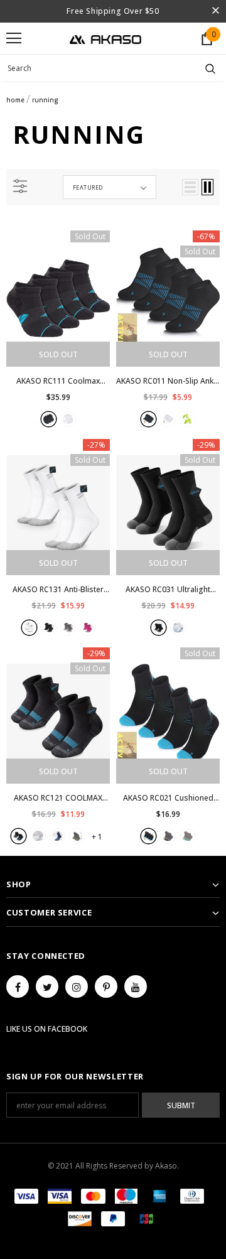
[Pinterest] (106, 986)
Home (15, 99)
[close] (215, 11)
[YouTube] (135, 986)
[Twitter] (47, 986)
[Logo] (105, 38)
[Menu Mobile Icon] (13, 38)
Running (45, 99)
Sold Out (58, 354)
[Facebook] (17, 986)
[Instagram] (76, 986)
